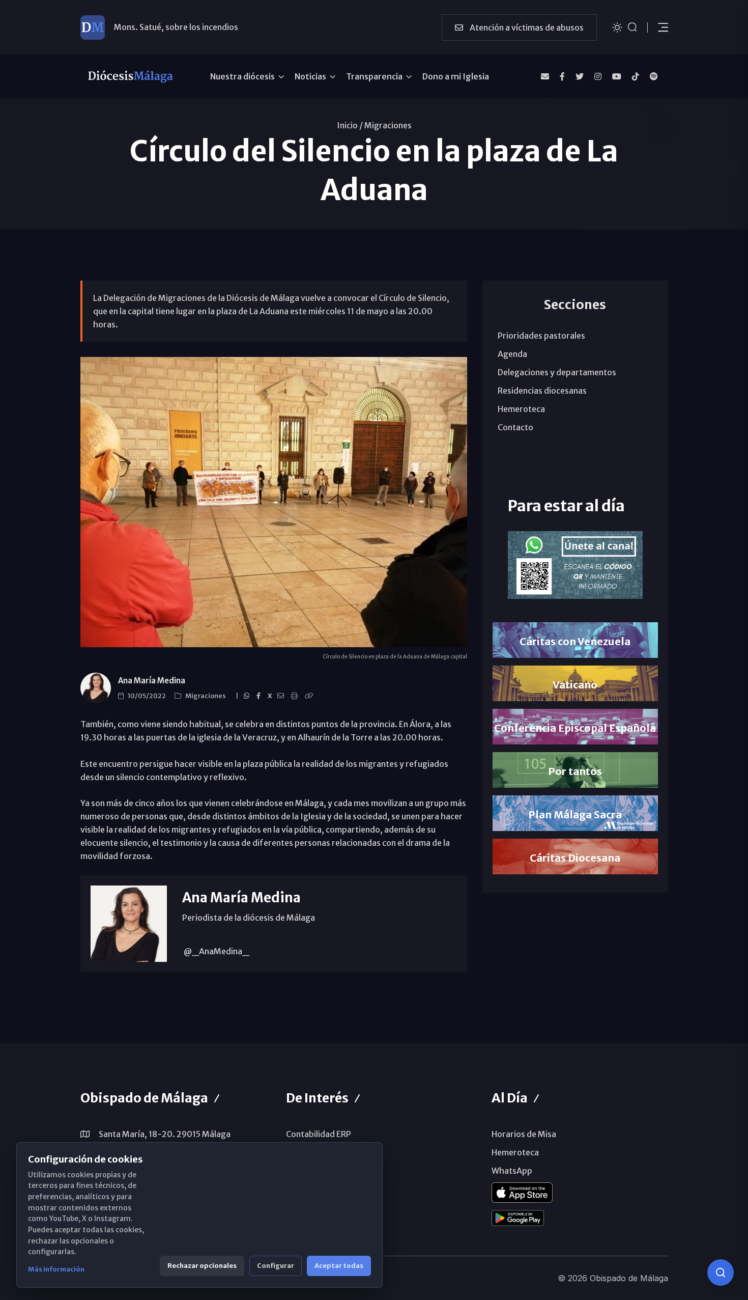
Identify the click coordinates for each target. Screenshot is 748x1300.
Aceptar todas (338, 1265)
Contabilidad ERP (318, 1134)
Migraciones (388, 125)
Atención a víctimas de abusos (526, 27)
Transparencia (374, 76)
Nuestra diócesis (242, 76)
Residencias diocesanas (542, 390)
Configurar (275, 1265)
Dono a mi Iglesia (455, 76)
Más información (56, 1269)
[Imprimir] (296, 696)
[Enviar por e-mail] (282, 696)
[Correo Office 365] (545, 76)
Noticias (310, 76)
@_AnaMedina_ (215, 951)
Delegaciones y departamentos (557, 372)
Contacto (515, 427)
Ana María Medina (151, 680)
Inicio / (350, 125)
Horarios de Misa (524, 1134)
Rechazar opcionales (202, 1265)
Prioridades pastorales (541, 335)
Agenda (512, 354)
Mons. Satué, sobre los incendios (176, 27)
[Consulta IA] (720, 1272)
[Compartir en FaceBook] (260, 696)
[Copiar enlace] (310, 696)
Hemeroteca (521, 409)
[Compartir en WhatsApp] (248, 696)
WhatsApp (512, 1171)
